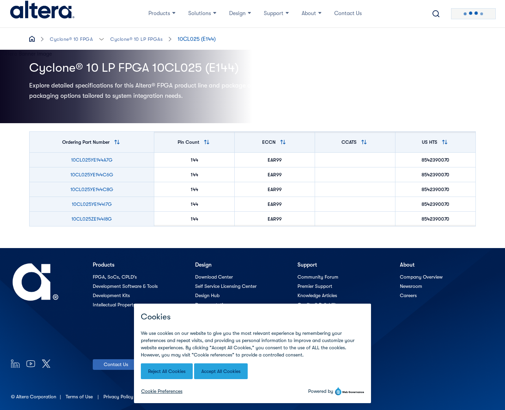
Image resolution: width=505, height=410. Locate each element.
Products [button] (159, 13)
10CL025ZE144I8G (91, 219)
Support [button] (273, 13)
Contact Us (116, 364)
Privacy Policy (119, 396)
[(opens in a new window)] (15, 363)
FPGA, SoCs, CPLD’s (115, 277)
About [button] (309, 13)
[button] (101, 38)
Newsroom (411, 286)
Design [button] (237, 13)
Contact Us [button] (348, 13)
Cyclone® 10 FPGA (71, 39)
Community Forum (318, 277)
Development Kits (111, 295)
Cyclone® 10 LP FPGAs (136, 39)
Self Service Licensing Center (226, 286)
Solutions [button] (199, 13)
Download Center (214, 277)
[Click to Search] (436, 13)
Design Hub (207, 295)
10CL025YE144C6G (91, 174)
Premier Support (315, 286)
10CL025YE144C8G (91, 189)
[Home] (42, 13)
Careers (408, 295)
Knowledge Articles (317, 295)
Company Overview (421, 277)
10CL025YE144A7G (92, 160)
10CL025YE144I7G (92, 204)
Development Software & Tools (125, 286)
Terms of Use (80, 396)
